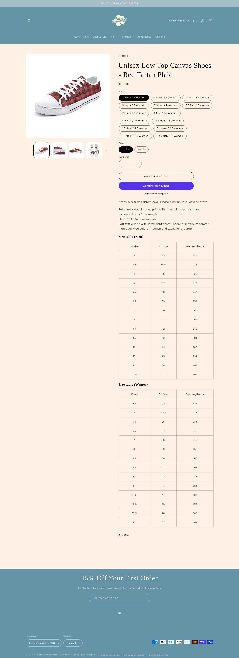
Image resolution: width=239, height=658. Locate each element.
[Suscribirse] (146, 598)
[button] (29, 20)
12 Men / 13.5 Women (135, 136)
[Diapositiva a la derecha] (106, 150)
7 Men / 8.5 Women (133, 113)
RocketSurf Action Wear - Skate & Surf (53, 655)
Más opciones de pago (156, 194)
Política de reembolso (108, 655)
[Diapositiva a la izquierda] (29, 150)
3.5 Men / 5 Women (165, 98)
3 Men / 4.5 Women (133, 98)
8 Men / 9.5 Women (165, 113)
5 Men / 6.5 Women (133, 105)
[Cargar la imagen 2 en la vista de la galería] (59, 150)
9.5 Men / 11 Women (168, 121)
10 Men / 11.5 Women (135, 128)
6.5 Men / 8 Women (197, 105)
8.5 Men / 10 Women (134, 121)
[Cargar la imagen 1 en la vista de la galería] (41, 150)
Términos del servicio (157, 655)
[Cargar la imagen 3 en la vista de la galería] (76, 150)
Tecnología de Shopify (84, 655)
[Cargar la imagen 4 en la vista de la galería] (94, 150)
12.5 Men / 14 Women (170, 136)
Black (141, 149)
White (125, 149)
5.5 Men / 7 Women (165, 105)
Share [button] (125, 535)
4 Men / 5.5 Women (197, 98)
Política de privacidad (133, 655)
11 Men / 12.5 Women (170, 128)
